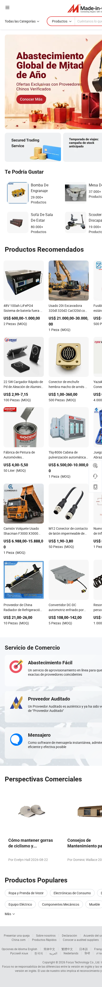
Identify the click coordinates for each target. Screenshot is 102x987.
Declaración (69, 935)
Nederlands (71, 953)
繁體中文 (67, 949)
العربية (53, 953)
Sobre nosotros (46, 935)
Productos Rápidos (44, 940)
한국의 (38, 953)
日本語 (83, 949)
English (32, 949)
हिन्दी (87, 953)
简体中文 (49, 949)
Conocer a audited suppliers (81, 940)
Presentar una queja (17, 935)
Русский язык (19, 953)
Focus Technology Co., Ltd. (83, 962)
